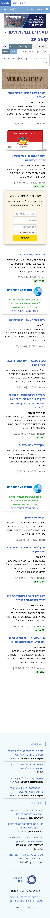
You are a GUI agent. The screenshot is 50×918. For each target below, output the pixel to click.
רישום (15, 3)
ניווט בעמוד (7, 9)
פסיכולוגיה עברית (36, 9)
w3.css (31, 907)
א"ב (45, 62)
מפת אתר (13, 900)
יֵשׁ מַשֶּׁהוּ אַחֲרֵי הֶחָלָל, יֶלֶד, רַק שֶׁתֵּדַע (27, 778)
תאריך (36, 58)
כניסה (23, 3)
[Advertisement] (25, 705)
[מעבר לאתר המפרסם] (25, 20)
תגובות (7, 58)
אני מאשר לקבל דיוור (26, 232)
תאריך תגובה (25, 58)
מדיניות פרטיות (27, 900)
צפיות (15, 58)
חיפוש (4, 3)
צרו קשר (36, 897)
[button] (25, 238)
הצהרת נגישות (23, 897)
